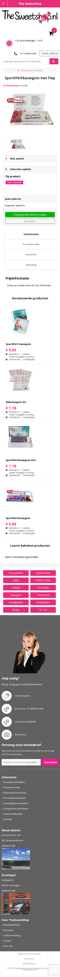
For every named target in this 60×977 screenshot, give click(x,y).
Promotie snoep (11, 787)
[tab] (31, 234)
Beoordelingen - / (28, 40)
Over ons (8, 946)
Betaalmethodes (11, 924)
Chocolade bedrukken (14, 797)
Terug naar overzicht (31, 70)
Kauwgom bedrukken (14, 782)
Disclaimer (8, 930)
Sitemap (7, 819)
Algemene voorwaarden (29, 953)
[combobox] (27, 61)
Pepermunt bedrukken (14, 792)
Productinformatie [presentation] (31, 244)
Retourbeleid (29, 963)
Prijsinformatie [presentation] (31, 234)
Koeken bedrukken (13, 813)
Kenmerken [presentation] (31, 254)
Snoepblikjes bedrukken (15, 803)
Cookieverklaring (11, 935)
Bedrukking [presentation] (31, 265)
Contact (7, 940)
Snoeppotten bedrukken (15, 808)
